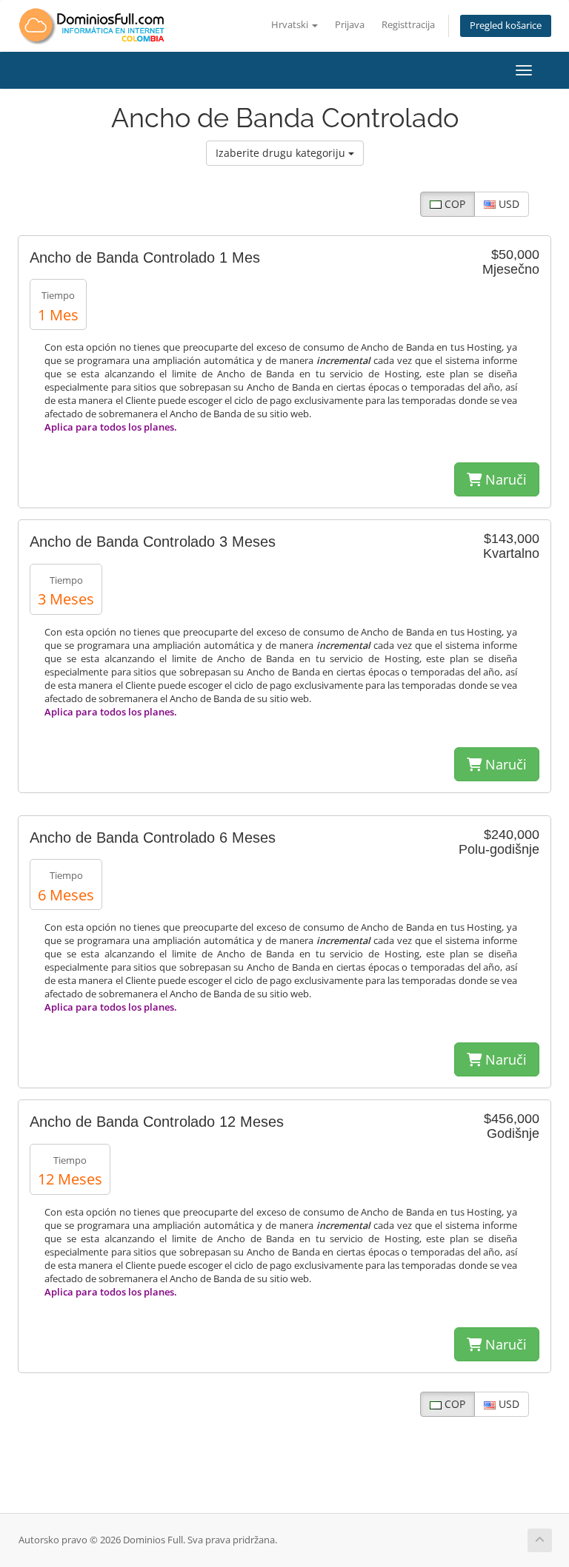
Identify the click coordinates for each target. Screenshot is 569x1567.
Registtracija (408, 24)
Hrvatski (290, 24)
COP (453, 204)
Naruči (504, 479)
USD (507, 204)
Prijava (350, 24)
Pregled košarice (506, 25)
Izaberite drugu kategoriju (282, 153)
